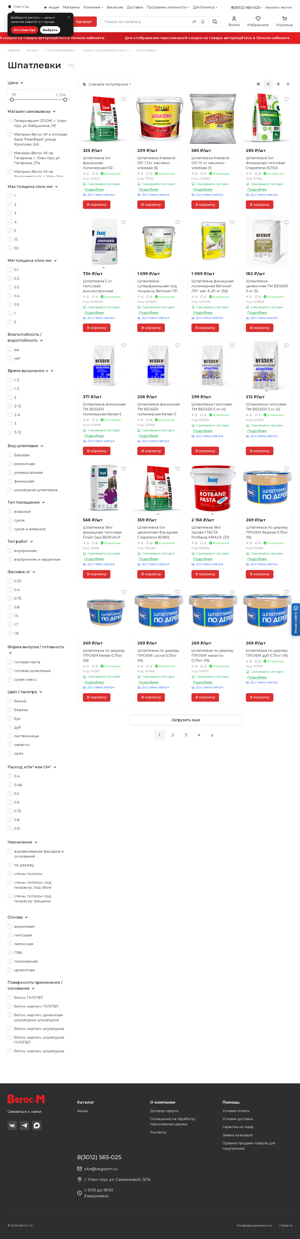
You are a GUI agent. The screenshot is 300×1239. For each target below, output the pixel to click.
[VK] (12, 1125)
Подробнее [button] (94, 189)
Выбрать (50, 30)
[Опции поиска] (193, 22)
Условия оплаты (236, 1111)
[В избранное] (123, 99)
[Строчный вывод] (278, 84)
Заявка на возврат (238, 1135)
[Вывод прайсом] (288, 84)
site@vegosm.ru (101, 1168)
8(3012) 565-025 (245, 7)
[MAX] (36, 1125)
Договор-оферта (164, 1111)
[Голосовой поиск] (204, 22)
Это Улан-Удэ (24, 30)
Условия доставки (238, 1119)
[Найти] (215, 22)
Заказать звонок (278, 7)
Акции (82, 1111)
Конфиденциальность (254, 1225)
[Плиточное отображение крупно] (258, 84)
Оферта (285, 1225)
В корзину (96, 204)
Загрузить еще (186, 720)
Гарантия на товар (238, 1127)
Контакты (158, 1132)
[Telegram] (24, 1125)
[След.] (212, 735)
